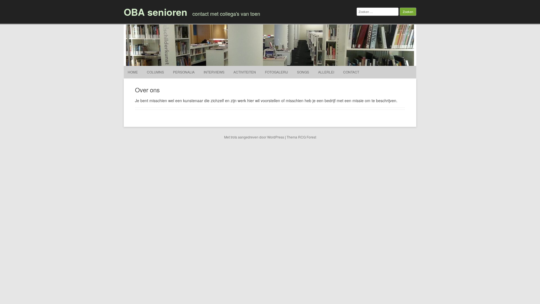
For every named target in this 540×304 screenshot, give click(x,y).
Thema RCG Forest (301, 137)
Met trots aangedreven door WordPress (254, 137)
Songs (303, 72)
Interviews (214, 72)
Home (133, 72)
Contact (351, 72)
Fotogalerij (276, 72)
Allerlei (326, 72)
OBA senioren (155, 12)
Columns (155, 72)
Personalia (184, 72)
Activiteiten (244, 72)
